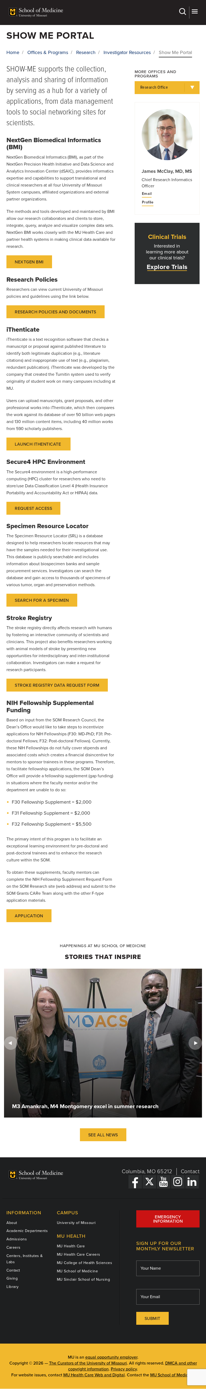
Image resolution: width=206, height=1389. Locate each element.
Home (12, 52)
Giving (12, 1278)
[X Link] (149, 1181)
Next (195, 1043)
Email (147, 194)
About (11, 1222)
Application (29, 916)
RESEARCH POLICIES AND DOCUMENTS (55, 312)
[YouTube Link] (163, 1181)
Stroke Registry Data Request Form (57, 685)
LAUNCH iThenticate (38, 444)
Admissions (16, 1239)
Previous (10, 1043)
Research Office (154, 87)
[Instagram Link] (178, 1181)
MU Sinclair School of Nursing (83, 1279)
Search (183, 12)
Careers (13, 1247)
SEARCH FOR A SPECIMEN (42, 600)
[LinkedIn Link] (192, 1181)
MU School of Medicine (77, 1271)
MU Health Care (71, 1246)
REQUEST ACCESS (33, 508)
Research (85, 52)
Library (12, 1286)
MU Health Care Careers (78, 1254)
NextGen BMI (29, 262)
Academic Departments (27, 1231)
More (194, 12)
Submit (152, 1318)
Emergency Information (168, 1219)
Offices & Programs (47, 52)
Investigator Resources (127, 52)
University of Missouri (76, 1222)
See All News (103, 1135)
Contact (190, 1171)
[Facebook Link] (135, 1181)
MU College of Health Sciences (84, 1263)
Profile (148, 202)
